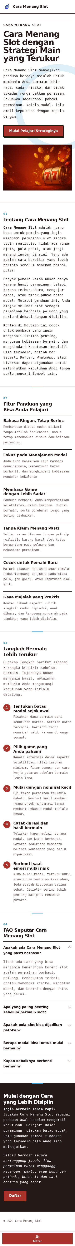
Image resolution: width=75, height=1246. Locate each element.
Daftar (15, 1196)
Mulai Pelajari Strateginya (33, 131)
